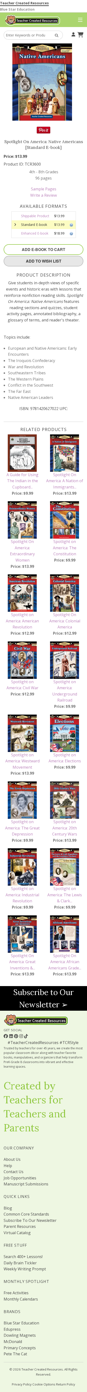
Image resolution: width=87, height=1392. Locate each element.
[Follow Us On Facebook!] (6, 1036)
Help (8, 1165)
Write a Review (43, 195)
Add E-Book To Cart (43, 249)
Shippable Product (35, 216)
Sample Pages (43, 189)
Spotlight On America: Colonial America (64, 621)
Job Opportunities (20, 1178)
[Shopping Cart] (79, 34)
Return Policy (65, 1384)
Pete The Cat (15, 1354)
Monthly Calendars (21, 1299)
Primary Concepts (20, 1347)
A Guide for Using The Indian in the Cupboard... (22, 481)
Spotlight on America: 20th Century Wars (64, 828)
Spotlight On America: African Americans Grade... (64, 962)
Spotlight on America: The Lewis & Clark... (64, 895)
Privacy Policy (22, 1384)
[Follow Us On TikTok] (26, 1036)
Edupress (12, 1329)
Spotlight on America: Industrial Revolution (22, 895)
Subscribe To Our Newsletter (30, 1220)
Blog (8, 1208)
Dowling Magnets (20, 1335)
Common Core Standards (26, 1214)
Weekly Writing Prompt (25, 1269)
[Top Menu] (79, 20)
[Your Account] (72, 34)
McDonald (13, 1341)
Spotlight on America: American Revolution (22, 621)
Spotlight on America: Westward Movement (22, 761)
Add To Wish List (43, 261)
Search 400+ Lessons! (23, 1256)
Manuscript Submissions (26, 1184)
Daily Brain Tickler (20, 1263)
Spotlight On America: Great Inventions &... (22, 962)
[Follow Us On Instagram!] (21, 1036)
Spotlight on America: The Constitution (64, 548)
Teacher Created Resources (24, 3)
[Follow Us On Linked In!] (11, 1036)
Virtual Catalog (17, 1232)
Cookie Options (43, 1384)
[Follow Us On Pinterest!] (16, 1036)
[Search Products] (55, 35)
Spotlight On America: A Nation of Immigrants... (64, 481)
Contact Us (13, 1171)
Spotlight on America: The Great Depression (22, 828)
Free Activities (16, 1292)
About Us (12, 1159)
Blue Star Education (17, 9)
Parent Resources (20, 1226)
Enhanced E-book (34, 233)
